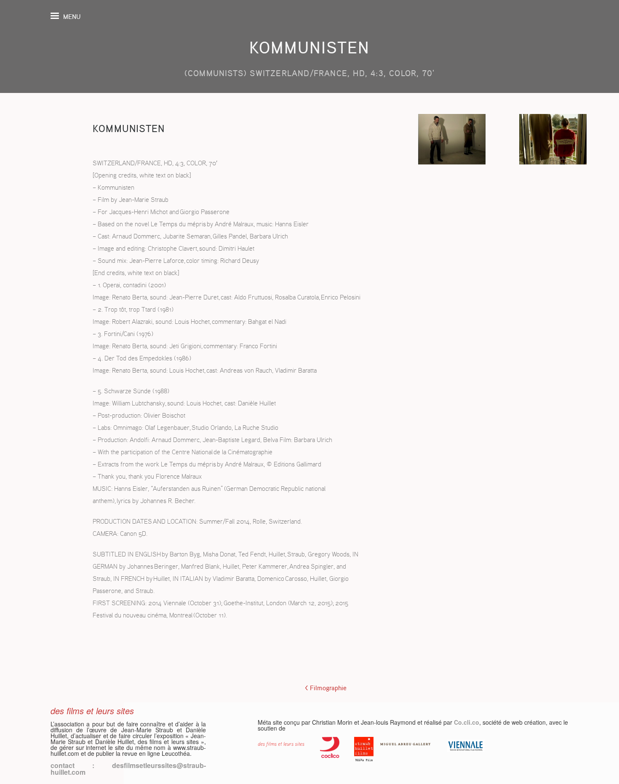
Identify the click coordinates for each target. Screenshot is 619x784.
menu (71, 16)
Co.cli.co (466, 722)
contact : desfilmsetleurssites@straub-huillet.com (128, 768)
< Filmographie (326, 688)
